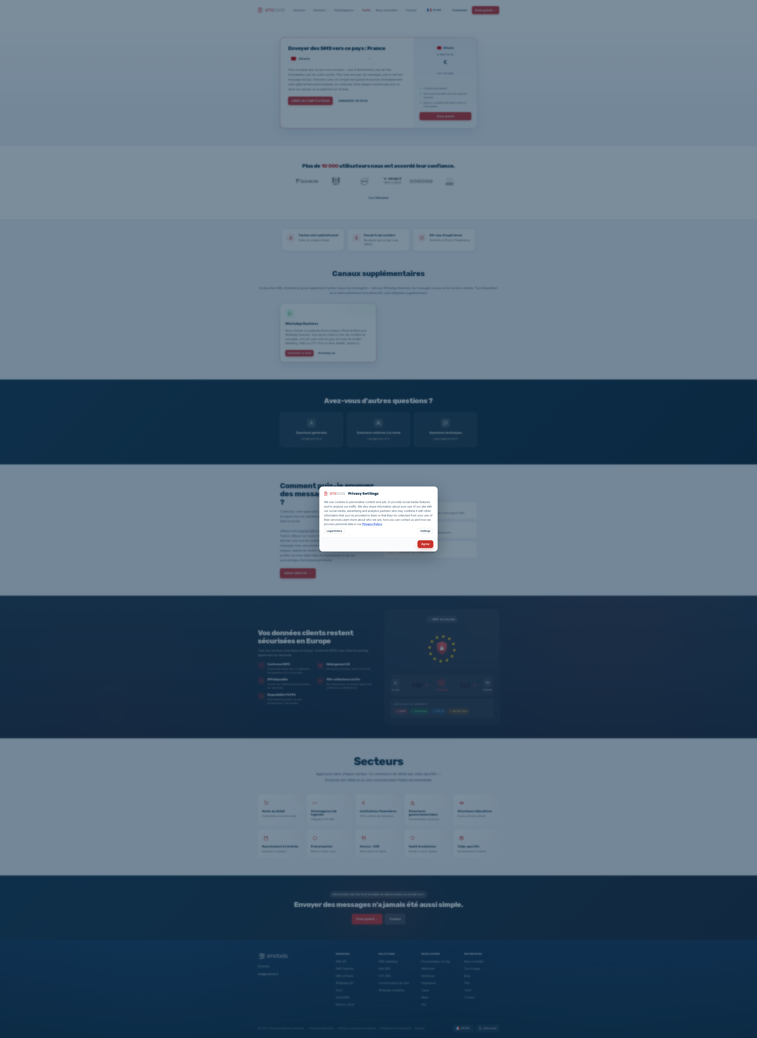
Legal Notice (334, 530)
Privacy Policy (372, 524)
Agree (425, 544)
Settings (425, 530)
